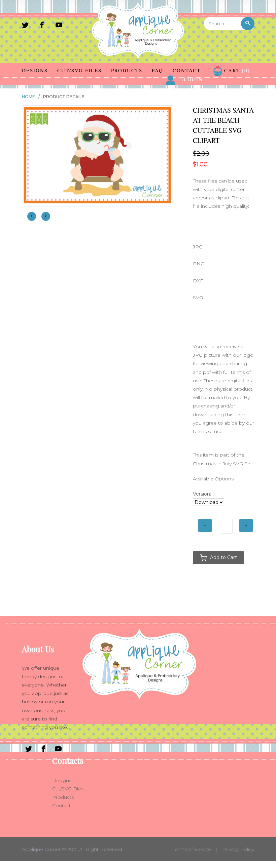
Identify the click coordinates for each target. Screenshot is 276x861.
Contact (187, 70)
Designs (35, 70)
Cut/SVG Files (79, 70)
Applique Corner (41, 849)
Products (126, 70)
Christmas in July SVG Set (222, 464)
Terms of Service (192, 849)
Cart (236, 70)
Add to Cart (223, 557)
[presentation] (31, 216)
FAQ (157, 70)
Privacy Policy (238, 849)
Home (28, 96)
